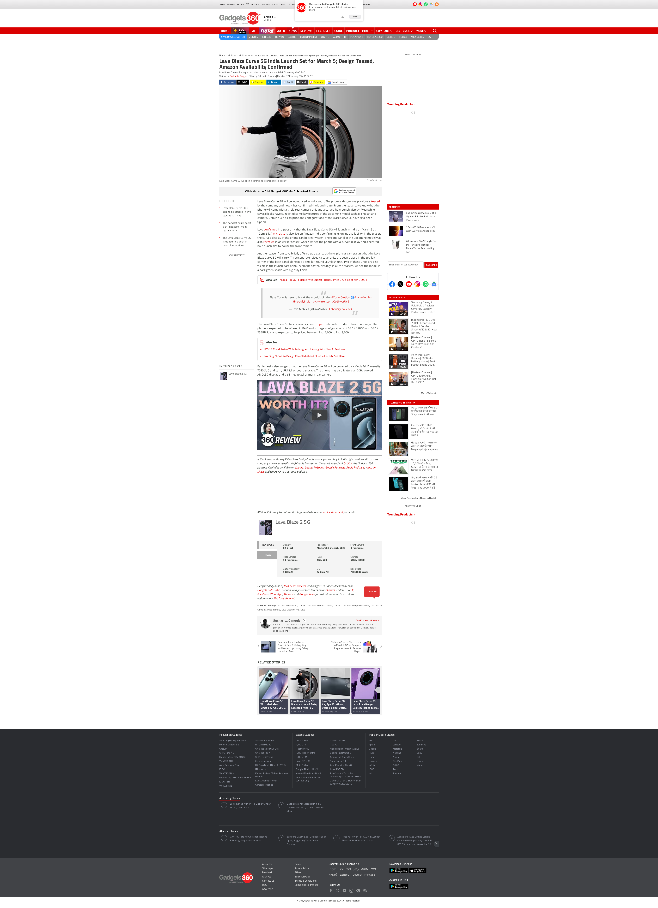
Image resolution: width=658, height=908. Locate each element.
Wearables (417, 37)
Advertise (267, 889)
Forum (331, 590)
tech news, (290, 586)
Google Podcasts (335, 467)
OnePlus (397, 761)
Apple (372, 745)
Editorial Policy (302, 877)
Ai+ (370, 740)
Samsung (421, 745)
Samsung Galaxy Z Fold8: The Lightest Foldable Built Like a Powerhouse (421, 217)
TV (345, 37)
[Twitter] (400, 284)
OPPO (396, 765)
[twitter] (304, 620)
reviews (301, 586)
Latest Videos (397, 297)
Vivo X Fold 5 (226, 786)
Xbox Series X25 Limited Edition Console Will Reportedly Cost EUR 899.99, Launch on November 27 (414, 841)
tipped (320, 324)
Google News (307, 594)
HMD (371, 753)
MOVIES (255, 4)
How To (279, 37)
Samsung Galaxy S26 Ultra (232, 740)
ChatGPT (223, 749)
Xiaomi (420, 765)
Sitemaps (267, 868)
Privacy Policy (302, 868)
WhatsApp (276, 594)
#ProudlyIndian (302, 301)
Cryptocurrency (263, 761)
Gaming (292, 37)
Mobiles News (246, 55)
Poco (395, 769)
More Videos (428, 393)
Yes (355, 16)
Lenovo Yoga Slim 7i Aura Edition (235, 777)
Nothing (397, 753)
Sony (419, 753)
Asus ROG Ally (337, 769)
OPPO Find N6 (226, 753)
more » (286, 631)
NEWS (268, 555)
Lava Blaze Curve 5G (287, 605)
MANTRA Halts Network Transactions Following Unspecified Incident (248, 839)
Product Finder (358, 31)
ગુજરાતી (333, 875)
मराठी (373, 869)
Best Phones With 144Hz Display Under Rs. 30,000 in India (250, 806)
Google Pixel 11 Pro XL (307, 769)
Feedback (267, 872)
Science (403, 37)
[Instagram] (417, 284)
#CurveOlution (340, 297)
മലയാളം (345, 875)
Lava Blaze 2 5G (293, 522)
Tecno (420, 761)
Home (225, 31)
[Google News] (434, 284)
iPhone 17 (260, 769)
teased (375, 201)
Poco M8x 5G (302, 740)
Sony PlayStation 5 (265, 740)
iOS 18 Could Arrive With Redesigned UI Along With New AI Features (304, 349)
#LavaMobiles (363, 297)
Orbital (348, 463)
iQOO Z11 (301, 745)
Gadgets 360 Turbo (268, 590)
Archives (266, 877)
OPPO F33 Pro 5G (264, 757)
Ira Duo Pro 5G (337, 740)
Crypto (325, 37)
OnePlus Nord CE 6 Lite (267, 749)
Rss (365, 890)
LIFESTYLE (284, 4)
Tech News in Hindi (400, 402)
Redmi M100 (302, 749)
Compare (383, 31)
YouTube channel (284, 598)
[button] (377, 690)
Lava (303, 610)
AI (253, 31)
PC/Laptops (356, 37)
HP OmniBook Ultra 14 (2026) (270, 765)
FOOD (275, 4)
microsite (279, 233)
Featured (395, 207)
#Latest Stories (228, 831)
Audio (336, 37)
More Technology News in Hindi (418, 498)
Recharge (402, 31)
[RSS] (437, 4)
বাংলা (348, 869)
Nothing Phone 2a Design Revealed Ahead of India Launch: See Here (304, 356)
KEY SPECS (268, 545)
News (293, 31)
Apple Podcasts (355, 467)
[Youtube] (409, 284)
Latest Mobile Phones (266, 781)
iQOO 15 (223, 769)
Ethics (298, 872)
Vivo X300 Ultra (227, 761)
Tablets (390, 37)
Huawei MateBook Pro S (308, 773)
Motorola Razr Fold (229, 745)
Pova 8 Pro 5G (303, 761)
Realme (397, 773)
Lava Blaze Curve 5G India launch (315, 605)
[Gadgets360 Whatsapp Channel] (426, 284)
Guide (338, 31)
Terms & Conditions (306, 881)
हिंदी (247, 4)
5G (429, 37)
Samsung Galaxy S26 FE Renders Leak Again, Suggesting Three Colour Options (306, 841)
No (343, 16)
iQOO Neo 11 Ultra (305, 753)
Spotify (299, 467)
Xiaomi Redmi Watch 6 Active (345, 749)
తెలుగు (364, 869)
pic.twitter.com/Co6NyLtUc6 (331, 301)
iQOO (372, 769)
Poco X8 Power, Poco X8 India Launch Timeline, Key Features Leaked (361, 839)
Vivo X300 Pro (226, 773)
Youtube (344, 890)
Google (372, 749)
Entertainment (308, 37)
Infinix (372, 765)
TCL (418, 757)
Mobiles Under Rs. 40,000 (232, 757)
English (332, 869)
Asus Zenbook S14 (229, 765)
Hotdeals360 (374, 37)
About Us (267, 864)
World (231, 4)
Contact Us (268, 881)
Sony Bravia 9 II (338, 761)
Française (369, 875)
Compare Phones (264, 785)
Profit (240, 4)
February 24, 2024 (340, 309)
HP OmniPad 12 (263, 745)
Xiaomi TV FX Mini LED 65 (342, 757)
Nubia (396, 757)
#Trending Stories (229, 798)
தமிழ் (356, 869)
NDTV (222, 4)
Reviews (306, 31)
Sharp (420, 749)
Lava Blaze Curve (290, 610)
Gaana (308, 467)
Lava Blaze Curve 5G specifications (351, 605)
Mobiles (253, 37)
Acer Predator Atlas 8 (341, 765)
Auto (281, 31)
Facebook (263, 594)
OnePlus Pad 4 (262, 753)
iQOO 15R (224, 782)
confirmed (270, 229)
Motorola (397, 749)
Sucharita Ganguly (238, 76)
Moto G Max (302, 765)
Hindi (341, 869)
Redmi (420, 740)
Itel (370, 773)
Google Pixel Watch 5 (340, 753)
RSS (264, 885)
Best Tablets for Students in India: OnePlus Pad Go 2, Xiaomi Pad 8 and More (305, 808)
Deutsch (357, 875)
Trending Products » (401, 104)
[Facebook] (392, 284)
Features (323, 31)
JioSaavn (319, 467)
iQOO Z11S (302, 757)
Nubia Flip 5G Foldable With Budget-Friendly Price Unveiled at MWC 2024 (323, 279)
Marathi (365, 4)
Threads (288, 594)
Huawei (373, 761)
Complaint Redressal (306, 885)
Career (298, 864)
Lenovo (397, 745)
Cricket (265, 4)
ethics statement (333, 512)
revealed (269, 242)
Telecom (266, 37)
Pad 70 (333, 745)
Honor (372, 757)
